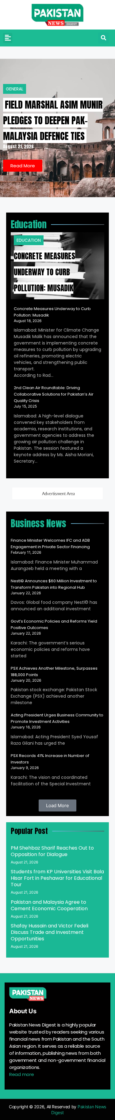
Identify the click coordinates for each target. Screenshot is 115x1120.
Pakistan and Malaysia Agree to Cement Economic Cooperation (49, 905)
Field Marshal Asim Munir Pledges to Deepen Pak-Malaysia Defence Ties (53, 120)
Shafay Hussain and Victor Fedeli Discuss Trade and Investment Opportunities (49, 932)
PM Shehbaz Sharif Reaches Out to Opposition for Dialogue (52, 851)
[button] (7, 38)
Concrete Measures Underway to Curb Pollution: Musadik (44, 272)
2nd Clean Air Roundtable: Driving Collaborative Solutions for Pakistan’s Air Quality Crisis (54, 394)
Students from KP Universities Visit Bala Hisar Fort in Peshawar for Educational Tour (57, 878)
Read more (21, 1074)
